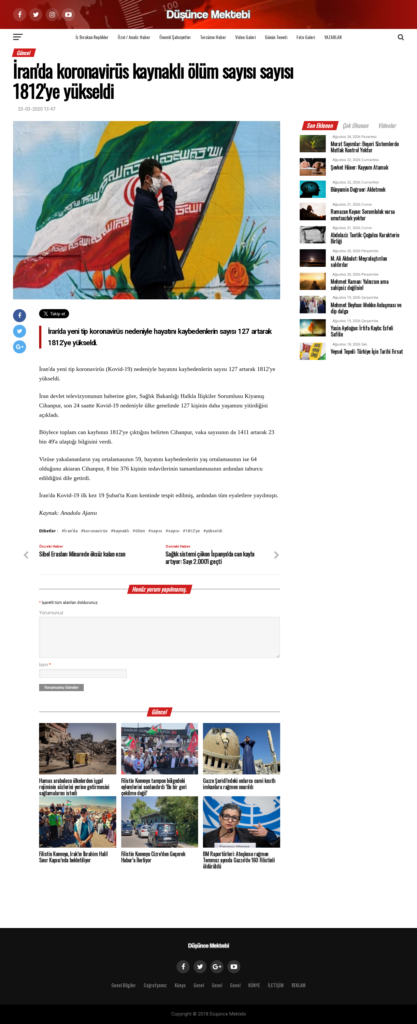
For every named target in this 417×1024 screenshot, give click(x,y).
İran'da (71, 531)
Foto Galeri (305, 37)
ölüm (140, 531)
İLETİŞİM (276, 985)
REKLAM (299, 985)
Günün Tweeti (276, 37)
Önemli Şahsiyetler (175, 37)
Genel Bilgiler (123, 985)
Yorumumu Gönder (61, 687)
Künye (180, 985)
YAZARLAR (333, 37)
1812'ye (192, 531)
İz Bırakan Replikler (92, 37)
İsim (45, 664)
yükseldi (214, 531)
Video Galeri (245, 37)
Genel (199, 985)
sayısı (156, 531)
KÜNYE (254, 985)
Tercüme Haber (213, 37)
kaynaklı (121, 531)
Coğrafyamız (155, 985)
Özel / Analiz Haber (134, 37)
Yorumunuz (51, 612)
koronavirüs (95, 531)
